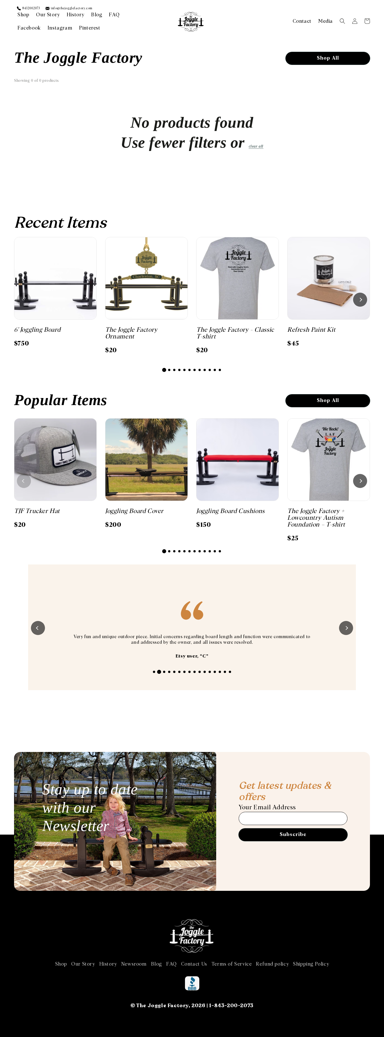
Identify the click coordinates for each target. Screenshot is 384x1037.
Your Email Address (267, 807)
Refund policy (272, 964)
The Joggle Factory (162, 1005)
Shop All (328, 58)
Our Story (83, 964)
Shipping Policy (311, 964)
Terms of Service (231, 964)
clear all (256, 146)
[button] (342, 21)
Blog (156, 964)
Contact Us (194, 964)
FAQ (171, 964)
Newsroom (134, 964)
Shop (61, 964)
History (108, 964)
